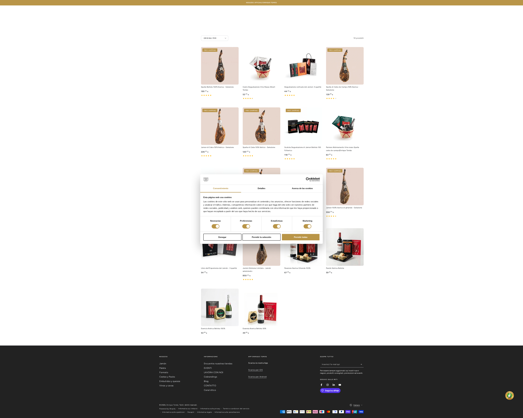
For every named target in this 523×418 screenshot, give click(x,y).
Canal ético (210, 390)
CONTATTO (210, 385)
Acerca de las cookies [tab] (302, 188)
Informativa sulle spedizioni (173, 412)
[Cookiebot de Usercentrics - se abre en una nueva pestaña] (308, 179)
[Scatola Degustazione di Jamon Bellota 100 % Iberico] (303, 126)
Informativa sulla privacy (210, 409)
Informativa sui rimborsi (187, 409)
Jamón (162, 363)
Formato (163, 372)
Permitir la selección (261, 237)
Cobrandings (210, 376)
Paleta (162, 368)
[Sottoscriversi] (362, 364)
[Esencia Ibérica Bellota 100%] (220, 307)
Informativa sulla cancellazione (227, 412)
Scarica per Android (257, 377)
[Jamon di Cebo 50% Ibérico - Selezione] (220, 126)
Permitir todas (300, 237)
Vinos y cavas (166, 385)
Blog (206, 381)
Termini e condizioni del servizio (236, 409)
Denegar (222, 237)
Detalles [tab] (261, 188)
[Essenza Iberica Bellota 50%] (261, 307)
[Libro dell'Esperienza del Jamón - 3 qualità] (220, 247)
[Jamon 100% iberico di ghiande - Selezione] (345, 186)
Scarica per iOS (255, 370)
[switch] (246, 226)
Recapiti (191, 412)
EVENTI (208, 368)
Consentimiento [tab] (220, 188)
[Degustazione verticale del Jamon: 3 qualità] (303, 66)
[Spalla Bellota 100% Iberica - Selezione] (220, 66)
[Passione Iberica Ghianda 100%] (303, 247)
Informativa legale (204, 412)
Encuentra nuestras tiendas (218, 363)
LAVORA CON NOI (213, 372)
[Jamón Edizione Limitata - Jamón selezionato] (261, 247)
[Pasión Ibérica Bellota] (345, 247)
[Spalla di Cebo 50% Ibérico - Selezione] (261, 126)
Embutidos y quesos (169, 381)
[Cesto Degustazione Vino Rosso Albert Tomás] (261, 66)
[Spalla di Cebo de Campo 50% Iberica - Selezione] (345, 66)
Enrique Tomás (173, 405)
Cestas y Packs (167, 376)
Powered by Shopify (167, 409)
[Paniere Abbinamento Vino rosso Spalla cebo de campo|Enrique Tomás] (345, 126)
